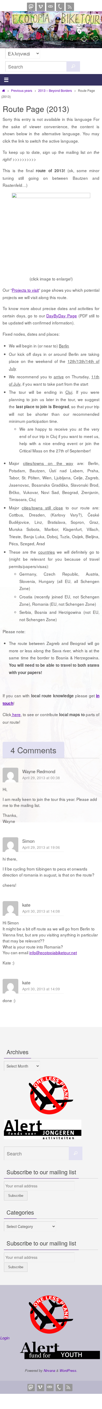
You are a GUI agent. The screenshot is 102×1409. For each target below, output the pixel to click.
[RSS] (70, 7)
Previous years (21, 90)
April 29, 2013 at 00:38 (41, 777)
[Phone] (60, 7)
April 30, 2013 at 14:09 (41, 988)
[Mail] (50, 7)
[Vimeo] (41, 7)
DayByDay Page (61, 315)
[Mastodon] (31, 7)
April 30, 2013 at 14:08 (41, 911)
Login (4, 1337)
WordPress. (68, 1370)
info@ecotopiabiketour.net (53, 952)
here (16, 714)
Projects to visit (25, 290)
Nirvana (49, 1370)
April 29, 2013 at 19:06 (41, 847)
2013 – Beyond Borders (55, 90)
